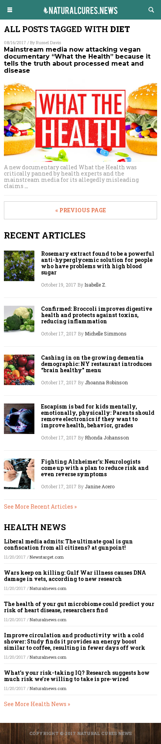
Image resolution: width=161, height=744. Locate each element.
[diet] (80, 17)
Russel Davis (48, 42)
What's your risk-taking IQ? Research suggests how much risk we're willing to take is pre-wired (77, 676)
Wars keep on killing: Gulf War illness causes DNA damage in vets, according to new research (75, 576)
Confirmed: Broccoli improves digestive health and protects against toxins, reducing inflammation (96, 315)
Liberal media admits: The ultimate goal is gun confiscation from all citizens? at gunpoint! (68, 544)
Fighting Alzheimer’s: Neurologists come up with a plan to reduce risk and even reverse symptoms (94, 468)
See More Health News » (37, 704)
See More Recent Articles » (40, 506)
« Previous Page (80, 210)
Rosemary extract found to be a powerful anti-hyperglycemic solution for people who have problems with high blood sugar (97, 263)
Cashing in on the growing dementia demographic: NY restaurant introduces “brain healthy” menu (96, 364)
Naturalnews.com (48, 588)
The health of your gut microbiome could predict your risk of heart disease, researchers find (79, 607)
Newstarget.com (47, 557)
